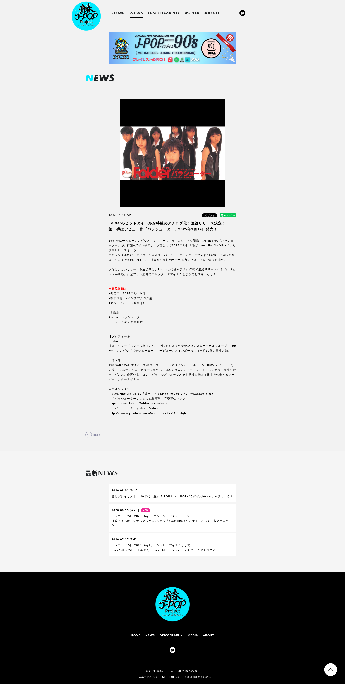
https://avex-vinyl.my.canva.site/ (186, 393)
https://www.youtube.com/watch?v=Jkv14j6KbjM (148, 413)
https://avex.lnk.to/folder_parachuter (139, 403)
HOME (119, 13)
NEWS (136, 13)
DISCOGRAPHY (164, 13)
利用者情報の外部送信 (198, 677)
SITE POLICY (171, 677)
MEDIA (192, 13)
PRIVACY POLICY (145, 677)
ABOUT (212, 13)
